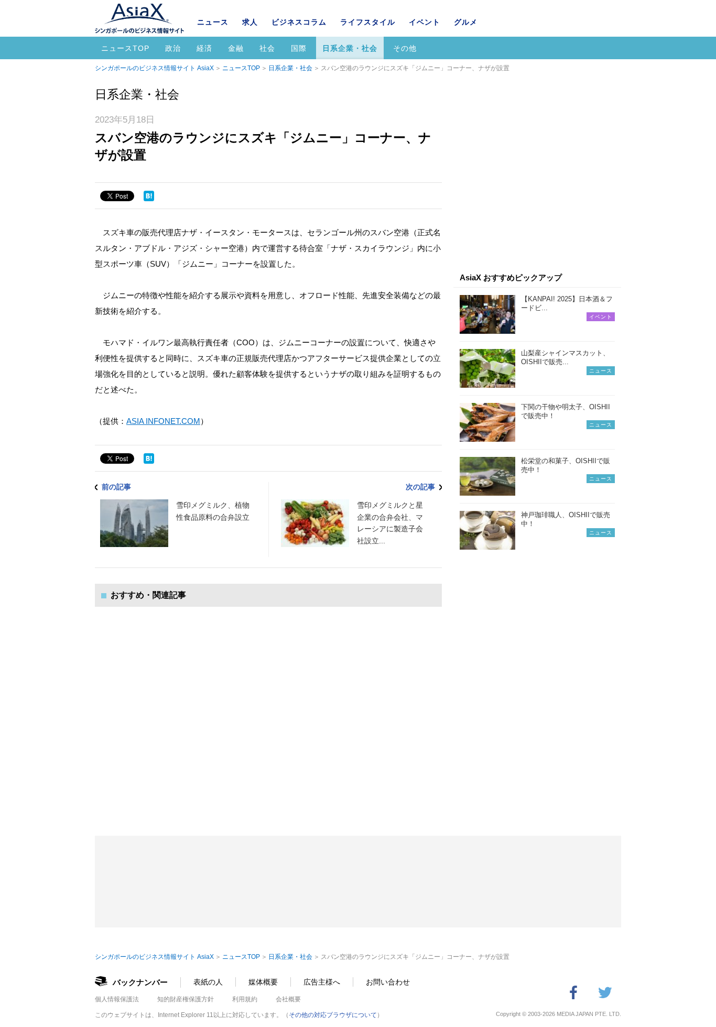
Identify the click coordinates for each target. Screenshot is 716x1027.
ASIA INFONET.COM (163, 421)
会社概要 (288, 999)
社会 (267, 48)
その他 (405, 48)
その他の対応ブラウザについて (333, 1015)
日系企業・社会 (349, 48)
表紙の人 (208, 982)
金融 (236, 48)
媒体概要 (263, 982)
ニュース (213, 22)
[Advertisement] (268, 711)
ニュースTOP (125, 48)
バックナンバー (140, 982)
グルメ (466, 22)
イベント (424, 22)
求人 (250, 22)
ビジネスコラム (299, 22)
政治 (173, 48)
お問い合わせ (388, 982)
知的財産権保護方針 (185, 999)
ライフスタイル (367, 22)
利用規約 (244, 999)
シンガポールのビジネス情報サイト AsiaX (154, 68)
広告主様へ (321, 982)
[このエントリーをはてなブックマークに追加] (149, 196)
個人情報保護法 (117, 999)
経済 (204, 48)
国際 (299, 48)
